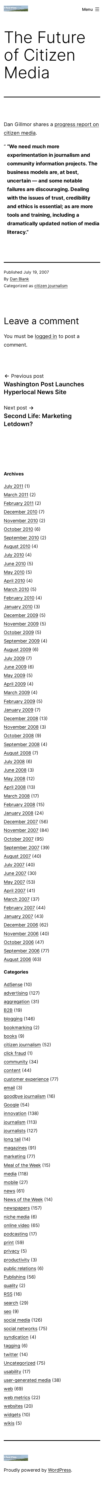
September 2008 (22, 744)
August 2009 (17, 649)
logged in (46, 336)
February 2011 (19, 503)
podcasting (16, 1234)
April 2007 (14, 890)
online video (17, 1225)
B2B (8, 1010)
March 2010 (16, 589)
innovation (15, 1113)
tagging (12, 1345)
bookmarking (18, 1027)
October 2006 (19, 942)
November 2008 (21, 727)
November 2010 (21, 520)
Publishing (14, 1277)
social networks (20, 1328)
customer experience (26, 1079)
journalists (14, 1130)
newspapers (17, 1208)
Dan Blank (19, 278)
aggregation (17, 1001)
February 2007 (19, 907)
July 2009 (14, 658)
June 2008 (15, 770)
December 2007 (21, 821)
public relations (20, 1268)
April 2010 (14, 580)
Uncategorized (19, 1363)
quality (11, 1285)
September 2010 (21, 537)
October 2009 (19, 632)
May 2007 (14, 882)
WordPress (59, 1470)
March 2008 (17, 796)
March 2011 (16, 494)
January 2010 (18, 606)
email (9, 1087)
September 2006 (22, 950)
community (16, 1061)
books (10, 1036)
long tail (12, 1139)
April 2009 (15, 684)
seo (7, 1311)
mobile (11, 1182)
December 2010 (20, 511)
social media (17, 1320)
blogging (13, 1018)
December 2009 (21, 615)
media (10, 1173)
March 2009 (17, 692)
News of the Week (23, 1199)
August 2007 (17, 856)
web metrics (17, 1397)
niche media (17, 1216)
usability (12, 1371)
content (12, 1070)
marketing (14, 1156)
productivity (17, 1259)
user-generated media (27, 1380)
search (11, 1303)
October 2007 (19, 839)
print (9, 1242)
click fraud (15, 1053)
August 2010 (17, 546)
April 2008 (15, 787)
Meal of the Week (22, 1165)
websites (13, 1406)
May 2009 (14, 675)
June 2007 (15, 873)
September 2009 (22, 641)
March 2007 (17, 899)
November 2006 (21, 933)
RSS (8, 1294)
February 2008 (19, 804)
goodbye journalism (25, 1096)
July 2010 (14, 554)
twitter (11, 1354)
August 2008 (17, 753)
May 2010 (14, 572)
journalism (14, 1122)
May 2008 (14, 778)
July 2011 (13, 486)
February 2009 (19, 701)
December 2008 (21, 718)
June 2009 (15, 666)
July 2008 (14, 761)
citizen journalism (51, 285)
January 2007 (18, 916)
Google (11, 1104)
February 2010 (19, 598)
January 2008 (18, 813)
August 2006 (17, 959)
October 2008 (19, 735)
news (9, 1190)
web (8, 1388)
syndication (16, 1337)
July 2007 (14, 864)
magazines (15, 1147)
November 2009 (21, 623)
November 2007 (21, 830)
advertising (16, 993)
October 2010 (18, 529)
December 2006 (21, 924)
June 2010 (15, 563)
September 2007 (21, 847)
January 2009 (18, 710)
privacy (11, 1251)
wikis (9, 1423)
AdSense (13, 984)
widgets (12, 1414)
